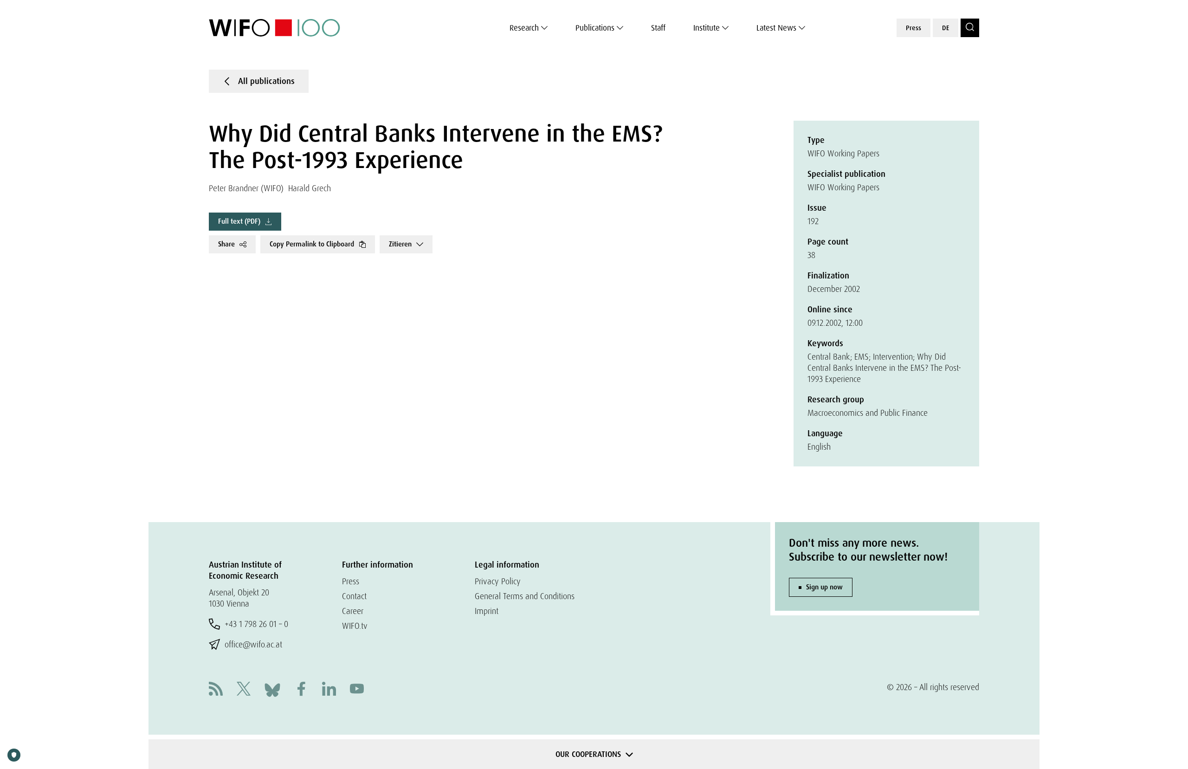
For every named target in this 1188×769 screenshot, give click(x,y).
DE (945, 28)
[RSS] (216, 690)
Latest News (776, 28)
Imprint (486, 611)
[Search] (970, 28)
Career (352, 611)
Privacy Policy (498, 581)
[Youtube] (357, 690)
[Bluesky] (272, 689)
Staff (658, 28)
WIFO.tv (355, 625)
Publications (594, 28)
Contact (354, 596)
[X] (244, 690)
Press (913, 28)
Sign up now (824, 587)
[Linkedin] (329, 690)
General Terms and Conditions (525, 596)
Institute (706, 28)
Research (524, 28)
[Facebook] (301, 690)
